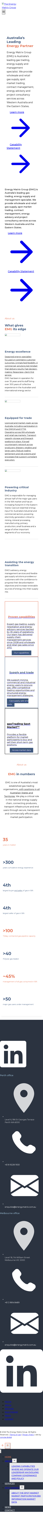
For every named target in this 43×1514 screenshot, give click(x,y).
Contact (9, 1419)
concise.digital (6, 1437)
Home (8, 1401)
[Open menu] (3, 11)
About (8, 1405)
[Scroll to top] (2, 1446)
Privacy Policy (28, 1435)
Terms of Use (15, 1435)
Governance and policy (24, 1477)
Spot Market (11, 1412)
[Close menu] (0, 1451)
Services (9, 1408)
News (8, 1415)
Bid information (26, 1497)
